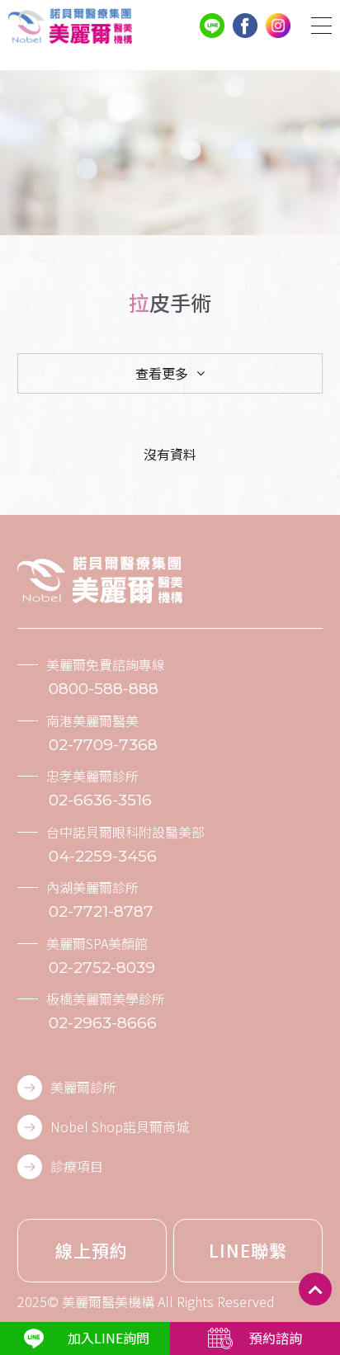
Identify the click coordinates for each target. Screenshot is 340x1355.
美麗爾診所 (83, 1087)
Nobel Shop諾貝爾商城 (119, 1126)
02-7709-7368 (103, 744)
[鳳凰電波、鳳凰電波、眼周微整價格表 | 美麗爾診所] (170, 152)
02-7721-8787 (101, 911)
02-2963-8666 (103, 1022)
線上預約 (91, 1250)
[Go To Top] (315, 1288)
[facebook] (245, 25)
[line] (212, 25)
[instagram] (278, 25)
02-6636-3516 (100, 800)
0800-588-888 (103, 688)
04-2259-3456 (103, 856)
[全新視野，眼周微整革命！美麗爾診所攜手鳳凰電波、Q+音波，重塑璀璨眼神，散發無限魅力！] (99, 579)
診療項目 (76, 1166)
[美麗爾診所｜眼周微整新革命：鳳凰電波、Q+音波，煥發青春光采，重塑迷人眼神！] (70, 26)
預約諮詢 (275, 1338)
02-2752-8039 (102, 967)
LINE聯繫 (248, 1250)
